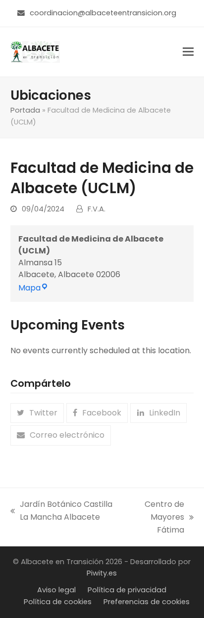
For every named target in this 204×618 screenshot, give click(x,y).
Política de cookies (58, 602)
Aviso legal (56, 590)
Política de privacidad (127, 590)
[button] (188, 51)
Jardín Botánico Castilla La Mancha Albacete (61, 511)
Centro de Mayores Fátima (155, 517)
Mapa (33, 287)
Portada (25, 110)
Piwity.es (102, 573)
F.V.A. (96, 209)
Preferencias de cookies (146, 602)
